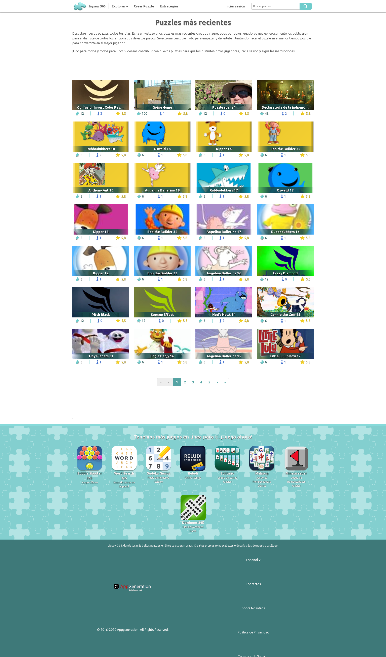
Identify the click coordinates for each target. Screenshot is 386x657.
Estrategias (169, 6)
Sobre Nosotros (253, 608)
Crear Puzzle (144, 6)
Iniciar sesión (235, 6)
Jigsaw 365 (97, 6)
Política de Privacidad (253, 632)
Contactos (253, 584)
